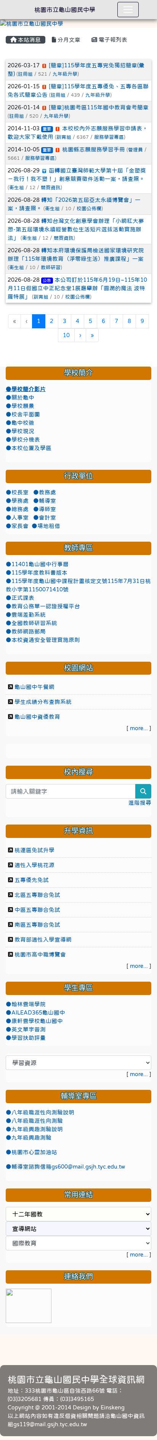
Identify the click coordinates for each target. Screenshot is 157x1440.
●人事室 (18, 517)
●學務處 (18, 500)
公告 (47, 280)
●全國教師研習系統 (31, 623)
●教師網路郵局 (26, 631)
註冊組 (25, 73)
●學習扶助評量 (26, 1038)
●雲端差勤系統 (26, 614)
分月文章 (68, 39)
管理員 (135, 149)
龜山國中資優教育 (37, 716)
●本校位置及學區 (28, 448)
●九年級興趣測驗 (28, 1137)
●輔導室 (44, 500)
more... (139, 728)
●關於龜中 (20, 397)
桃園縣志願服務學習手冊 (93, 149)
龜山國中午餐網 (34, 687)
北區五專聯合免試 (37, 895)
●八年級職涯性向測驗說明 (40, 1112)
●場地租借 (46, 526)
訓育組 (63, 137)
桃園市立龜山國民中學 (64, 9)
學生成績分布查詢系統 (43, 702)
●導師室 (44, 509)
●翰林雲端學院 (26, 1004)
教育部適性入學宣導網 (43, 939)
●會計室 (44, 517)
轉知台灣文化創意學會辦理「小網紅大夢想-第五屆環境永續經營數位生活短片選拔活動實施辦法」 (76, 229)
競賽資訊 (51, 187)
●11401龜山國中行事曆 (37, 564)
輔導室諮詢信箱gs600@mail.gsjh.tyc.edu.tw (68, 1166)
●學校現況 (20, 431)
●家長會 (17, 526)
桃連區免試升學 (34, 850)
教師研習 (51, 267)
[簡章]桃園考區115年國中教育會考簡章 (99, 107)
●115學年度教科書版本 (36, 572)
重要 (47, 129)
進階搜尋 (139, 802)
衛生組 (16, 187)
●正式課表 (20, 598)
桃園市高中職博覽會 (40, 954)
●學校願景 (20, 406)
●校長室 (18, 492)
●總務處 (18, 509)
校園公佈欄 (89, 208)
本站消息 (28, 39)
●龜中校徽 (20, 422)
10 (66, 335)
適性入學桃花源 (34, 865)
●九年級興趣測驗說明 (34, 1129)
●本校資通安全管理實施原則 (43, 640)
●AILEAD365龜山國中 (35, 1012)
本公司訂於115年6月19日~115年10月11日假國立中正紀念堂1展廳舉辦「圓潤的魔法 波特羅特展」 (77, 288)
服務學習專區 (109, 137)
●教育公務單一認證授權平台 (43, 606)
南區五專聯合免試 (37, 924)
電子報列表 (112, 39)
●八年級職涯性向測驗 (34, 1120)
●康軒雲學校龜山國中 (34, 1021)
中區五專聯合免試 (37, 909)
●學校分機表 (23, 439)
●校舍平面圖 (23, 414)
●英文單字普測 (26, 1029)
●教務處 (44, 492)
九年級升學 (65, 73)
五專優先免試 (31, 880)
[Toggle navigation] (128, 9)
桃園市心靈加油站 (34, 1152)
